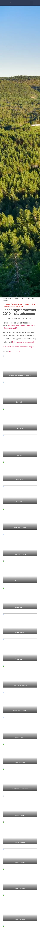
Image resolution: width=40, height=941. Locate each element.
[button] (31, 3)
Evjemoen (6, 304)
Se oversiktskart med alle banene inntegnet (18, 347)
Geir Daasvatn (14, 351)
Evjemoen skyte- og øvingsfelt (23, 304)
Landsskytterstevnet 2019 (13, 307)
